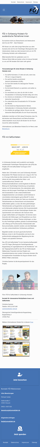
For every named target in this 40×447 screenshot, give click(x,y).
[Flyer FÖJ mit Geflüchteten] (16, 333)
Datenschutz (20, 2)
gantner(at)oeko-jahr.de (9, 309)
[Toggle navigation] (3, 10)
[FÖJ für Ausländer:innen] (34, 10)
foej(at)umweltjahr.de (8, 421)
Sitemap (35, 2)
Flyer (31, 322)
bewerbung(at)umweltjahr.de (10, 410)
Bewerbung (5, 129)
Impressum (29, 2)
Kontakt (13, 2)
